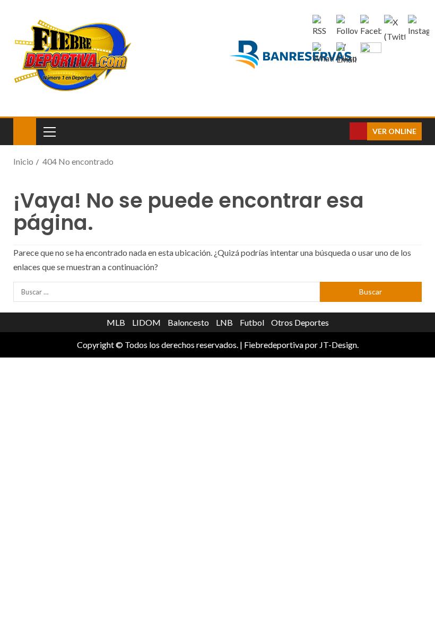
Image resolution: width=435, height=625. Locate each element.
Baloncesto (188, 322)
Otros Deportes (300, 322)
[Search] (340, 131)
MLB (116, 322)
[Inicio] (25, 130)
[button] (48, 131)
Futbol (252, 322)
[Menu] (48, 131)
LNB (224, 322)
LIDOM (146, 322)
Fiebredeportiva (273, 345)
